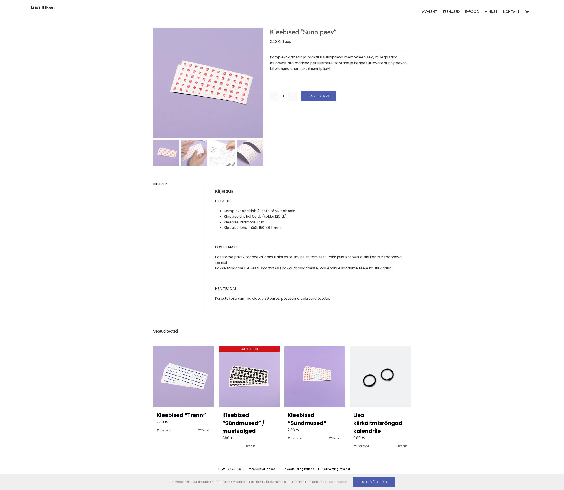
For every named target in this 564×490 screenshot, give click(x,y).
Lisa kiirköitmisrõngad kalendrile (378, 423)
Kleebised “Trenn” (181, 415)
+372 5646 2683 (229, 469)
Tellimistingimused (336, 469)
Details (206, 430)
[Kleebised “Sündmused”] (314, 376)
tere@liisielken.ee (262, 469)
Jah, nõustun (374, 482)
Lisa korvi (319, 96)
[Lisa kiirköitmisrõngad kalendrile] (380, 376)
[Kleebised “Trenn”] (183, 376)
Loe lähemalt (337, 482)
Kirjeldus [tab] (160, 184)
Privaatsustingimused (299, 469)
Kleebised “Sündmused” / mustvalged (243, 423)
